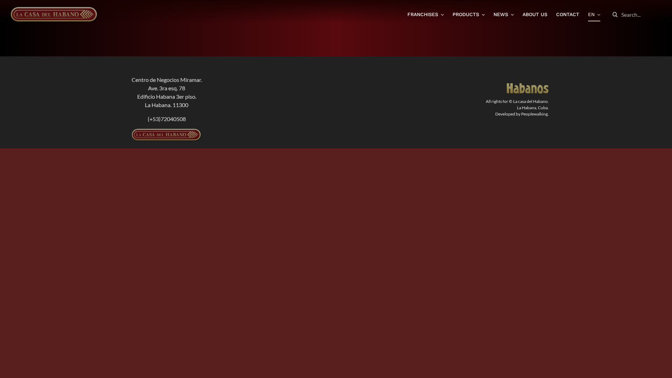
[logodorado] (528, 86)
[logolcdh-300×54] (167, 131)
